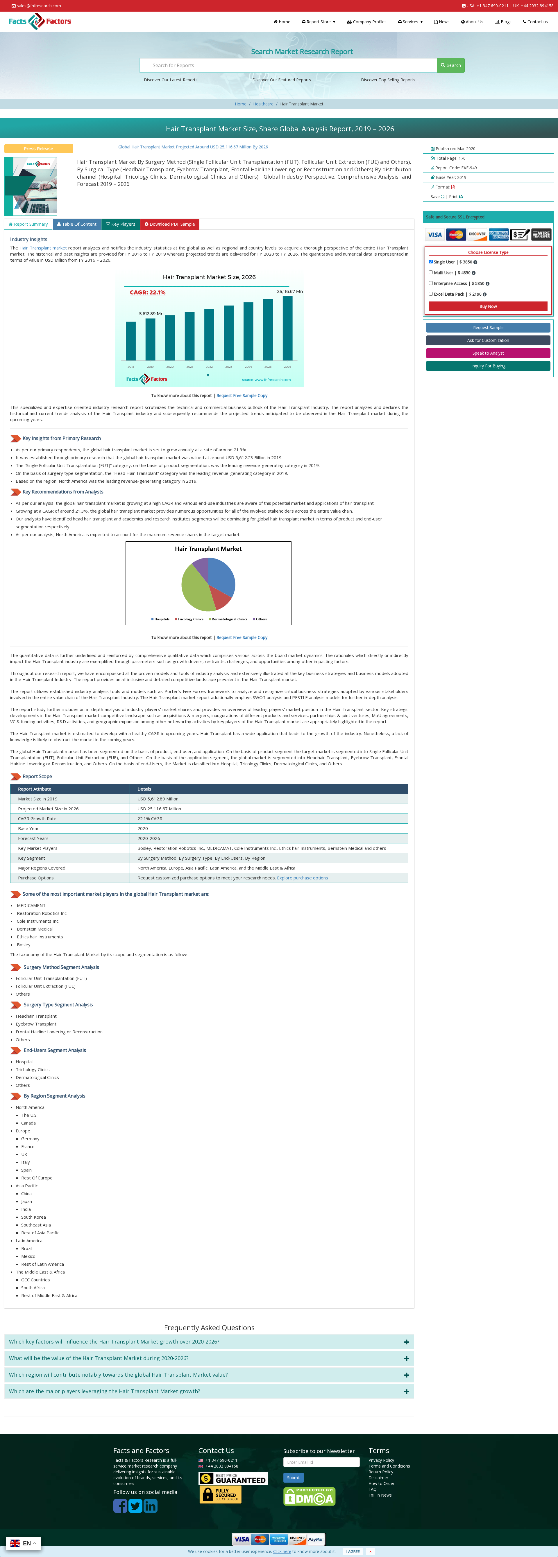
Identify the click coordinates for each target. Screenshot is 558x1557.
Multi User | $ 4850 (453, 272)
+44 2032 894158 (537, 5)
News (444, 21)
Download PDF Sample (172, 224)
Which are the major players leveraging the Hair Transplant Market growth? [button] (104, 1391)
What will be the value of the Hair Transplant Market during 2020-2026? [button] (99, 1358)
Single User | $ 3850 (453, 262)
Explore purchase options (302, 878)
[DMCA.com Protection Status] (309, 1496)
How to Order (381, 1483)
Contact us (537, 21)
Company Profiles (369, 21)
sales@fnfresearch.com (39, 5)
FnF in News (380, 1495)
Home (284, 21)
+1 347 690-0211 (493, 5)
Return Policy (381, 1472)
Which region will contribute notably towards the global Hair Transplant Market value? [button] (118, 1374)
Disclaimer (378, 1477)
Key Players (122, 224)
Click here (282, 1551)
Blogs (506, 21)
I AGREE (353, 1551)
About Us (474, 21)
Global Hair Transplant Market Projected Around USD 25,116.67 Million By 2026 (165, 147)
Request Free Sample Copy (242, 395)
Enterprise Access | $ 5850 (460, 283)
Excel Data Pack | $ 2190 (458, 294)
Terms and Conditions (389, 1466)
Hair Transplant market (43, 248)
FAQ (373, 1489)
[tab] (209, 1342)
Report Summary (30, 224)
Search (453, 65)
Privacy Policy (381, 1460)
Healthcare (263, 104)
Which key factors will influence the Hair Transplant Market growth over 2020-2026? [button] (114, 1341)
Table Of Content (78, 224)
